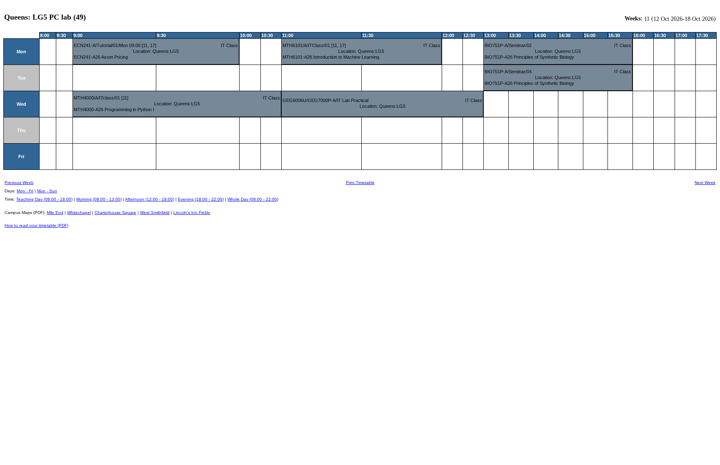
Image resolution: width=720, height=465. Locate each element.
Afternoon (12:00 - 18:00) (149, 199)
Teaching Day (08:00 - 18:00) (44, 199)
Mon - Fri (25, 191)
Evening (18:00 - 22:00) (201, 199)
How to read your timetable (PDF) (36, 225)
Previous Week (19, 182)
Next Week (705, 182)
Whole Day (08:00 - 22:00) (253, 199)
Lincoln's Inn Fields (191, 212)
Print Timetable (360, 182)
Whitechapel (79, 212)
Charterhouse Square (115, 212)
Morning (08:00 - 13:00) (99, 199)
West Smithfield (155, 212)
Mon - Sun (47, 191)
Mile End (55, 212)
